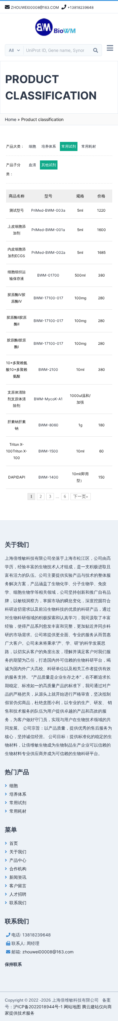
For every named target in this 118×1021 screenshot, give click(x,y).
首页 (13, 843)
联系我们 (17, 902)
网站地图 (72, 1006)
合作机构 (17, 868)
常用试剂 (68, 146)
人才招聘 (17, 894)
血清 (32, 165)
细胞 (32, 146)
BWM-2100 (48, 369)
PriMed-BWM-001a (48, 229)
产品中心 (17, 860)
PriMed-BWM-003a (48, 210)
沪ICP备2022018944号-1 (38, 1006)
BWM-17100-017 (48, 298)
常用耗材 (88, 146)
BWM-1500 (48, 451)
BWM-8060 (48, 425)
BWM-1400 (48, 477)
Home (10, 119)
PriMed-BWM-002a (48, 252)
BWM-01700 (48, 275)
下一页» (80, 496)
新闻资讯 (17, 877)
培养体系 (48, 146)
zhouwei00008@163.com (48, 951)
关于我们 (17, 851)
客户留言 (17, 885)
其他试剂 (48, 165)
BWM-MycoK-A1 (48, 399)
